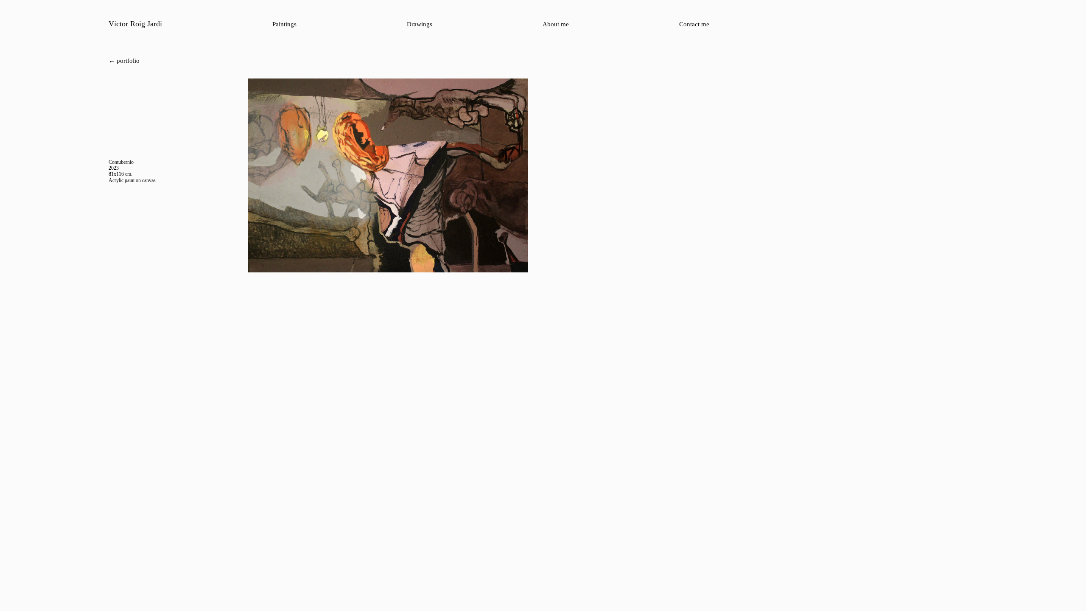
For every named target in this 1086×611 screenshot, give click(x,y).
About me (556, 24)
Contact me (694, 24)
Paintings (284, 24)
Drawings (419, 24)
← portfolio (124, 60)
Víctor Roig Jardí (135, 24)
